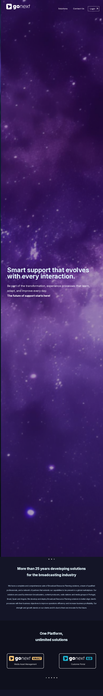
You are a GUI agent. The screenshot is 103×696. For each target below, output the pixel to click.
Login (92, 8)
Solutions (62, 8)
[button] (49, 559)
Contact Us (78, 8)
